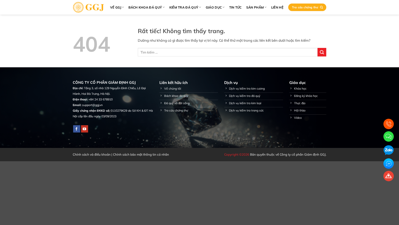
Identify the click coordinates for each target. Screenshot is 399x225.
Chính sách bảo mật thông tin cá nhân (141, 154)
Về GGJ (115, 7)
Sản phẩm (255, 7)
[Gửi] (322, 52)
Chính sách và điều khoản (92, 154)
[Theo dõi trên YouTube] (84, 128)
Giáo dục (214, 7)
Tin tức (235, 7)
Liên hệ (277, 7)
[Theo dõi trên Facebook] (76, 128)
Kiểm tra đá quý (183, 7)
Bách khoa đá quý (145, 7)
